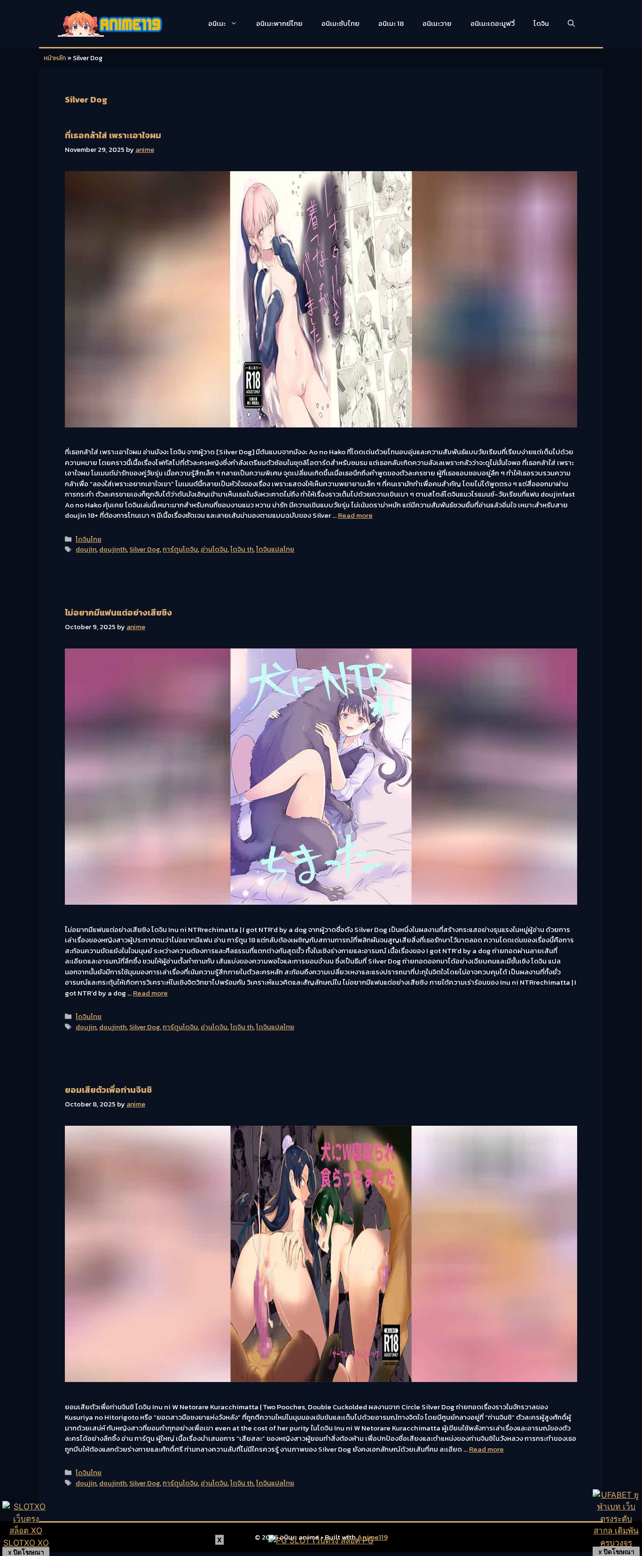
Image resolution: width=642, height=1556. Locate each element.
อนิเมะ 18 (391, 23)
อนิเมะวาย (437, 23)
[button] (571, 23)
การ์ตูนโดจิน (180, 549)
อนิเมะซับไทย (340, 23)
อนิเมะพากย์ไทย (279, 23)
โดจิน (541, 23)
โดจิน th (241, 549)
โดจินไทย (89, 539)
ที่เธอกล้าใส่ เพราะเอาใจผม (113, 135)
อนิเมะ (217, 23)
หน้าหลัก (55, 58)
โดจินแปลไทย (275, 549)
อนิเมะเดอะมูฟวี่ (492, 23)
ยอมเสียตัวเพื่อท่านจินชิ (108, 1089)
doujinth (112, 549)
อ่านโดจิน (214, 549)
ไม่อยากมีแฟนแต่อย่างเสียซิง (118, 612)
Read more (355, 515)
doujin (86, 549)
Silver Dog (144, 549)
